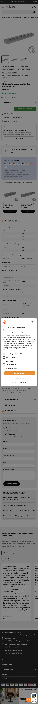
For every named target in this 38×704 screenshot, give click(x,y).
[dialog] (19, 352)
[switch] (34, 701)
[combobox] (32, 322)
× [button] (34, 322)
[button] (19, 382)
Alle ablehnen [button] (20, 378)
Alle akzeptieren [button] (19, 373)
